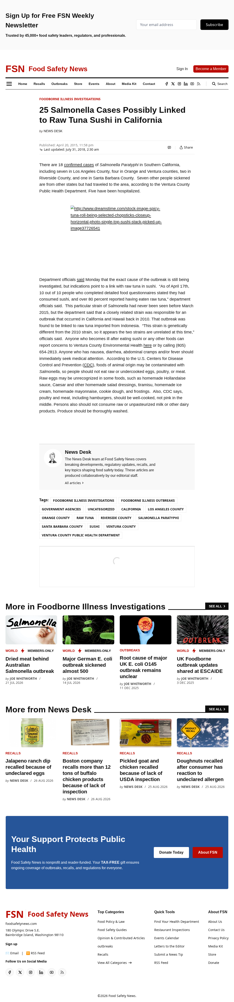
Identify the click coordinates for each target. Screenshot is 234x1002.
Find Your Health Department (176, 921)
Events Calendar (166, 938)
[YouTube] (192, 84)
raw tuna (85, 518)
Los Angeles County (166, 509)
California (131, 509)
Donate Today (171, 852)
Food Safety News (122, 996)
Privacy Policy (218, 938)
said (80, 279)
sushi (94, 526)
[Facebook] (167, 84)
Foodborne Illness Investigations (70, 99)
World (11, 651)
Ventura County (121, 526)
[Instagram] (179, 84)
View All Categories (112, 962)
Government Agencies (61, 509)
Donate (213, 962)
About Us (215, 921)
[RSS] (199, 84)
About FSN (207, 852)
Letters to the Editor (169, 946)
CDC (88, 365)
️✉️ (12, 953)
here (148, 345)
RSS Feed (161, 962)
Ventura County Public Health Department (81, 535)
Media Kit (215, 946)
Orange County (56, 518)
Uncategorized (101, 509)
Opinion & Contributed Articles (121, 938)
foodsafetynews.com (21, 923)
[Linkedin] (186, 84)
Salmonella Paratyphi (158, 518)
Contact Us (216, 930)
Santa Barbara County (62, 526)
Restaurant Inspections (172, 930)
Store (212, 954)
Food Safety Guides (112, 930)
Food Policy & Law (111, 921)
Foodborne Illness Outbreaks (148, 500)
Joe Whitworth (23, 678)
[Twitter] (173, 84)
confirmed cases (79, 165)
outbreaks (130, 650)
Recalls (13, 753)
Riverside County (116, 518)
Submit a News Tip (168, 954)
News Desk (53, 131)
